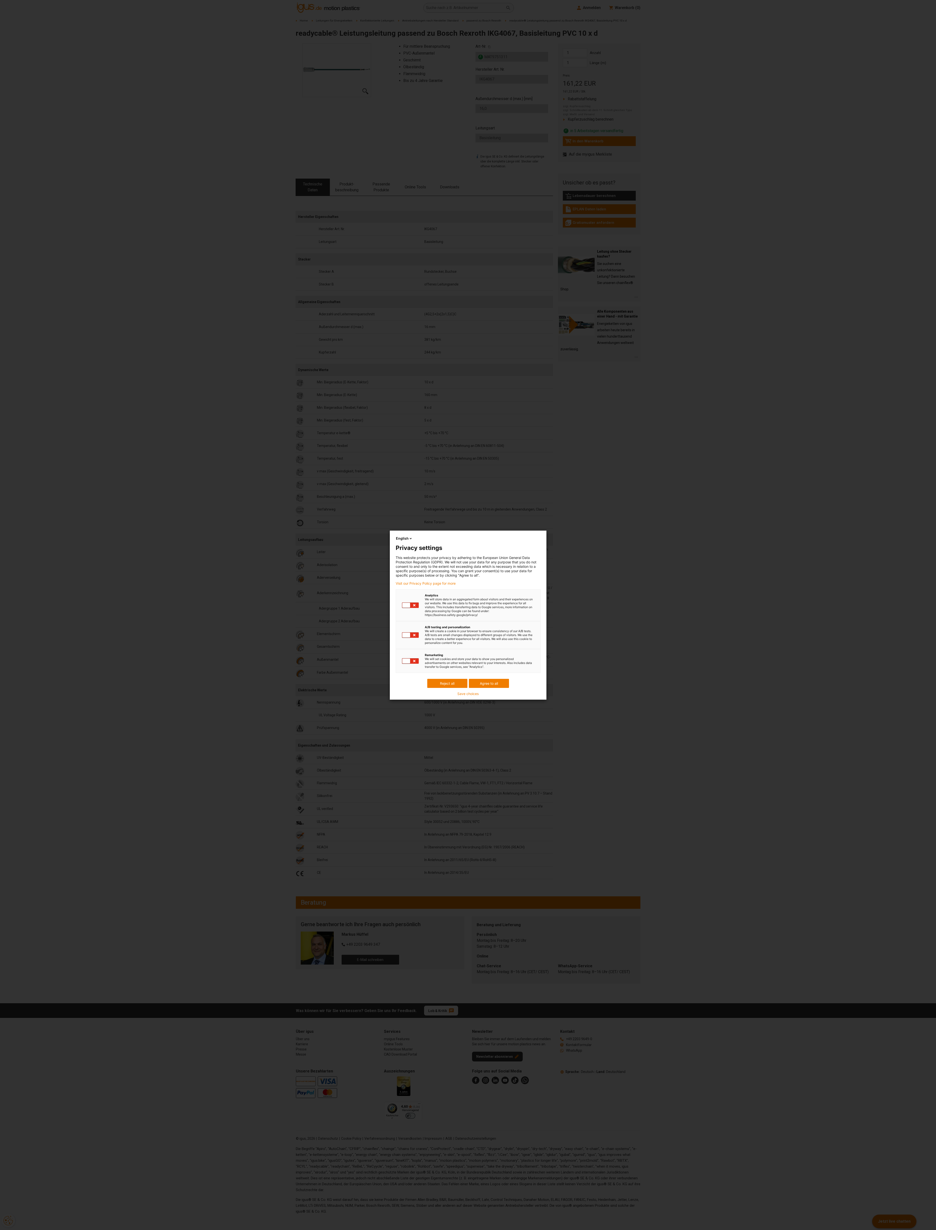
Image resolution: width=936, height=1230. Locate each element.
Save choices (468, 694)
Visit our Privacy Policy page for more (426, 583)
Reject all (447, 683)
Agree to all (489, 683)
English (402, 538)
